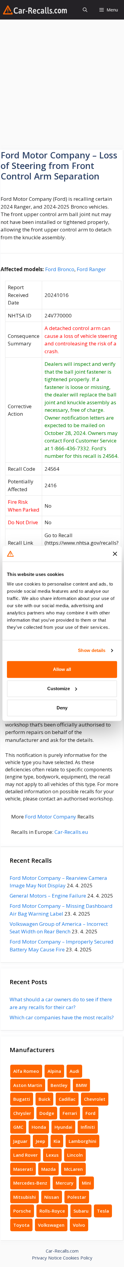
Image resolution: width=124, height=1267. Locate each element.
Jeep (40, 1141)
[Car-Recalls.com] (35, 9)
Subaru (80, 1211)
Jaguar (20, 1141)
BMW (81, 1085)
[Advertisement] (62, 84)
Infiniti (88, 1127)
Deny (62, 707)
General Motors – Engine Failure (48, 895)
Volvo (79, 1225)
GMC (18, 1127)
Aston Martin (27, 1085)
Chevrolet (94, 1099)
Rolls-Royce (52, 1211)
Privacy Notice (47, 1258)
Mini (86, 1183)
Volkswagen (51, 1225)
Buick (44, 1099)
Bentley (59, 1085)
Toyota (21, 1225)
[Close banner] (115, 554)
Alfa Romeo (26, 1071)
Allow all (62, 669)
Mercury (64, 1183)
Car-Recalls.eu (71, 831)
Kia (57, 1141)
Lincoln (75, 1155)
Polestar (76, 1197)
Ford (90, 1113)
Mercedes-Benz (30, 1183)
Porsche (22, 1211)
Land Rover (25, 1155)
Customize (58, 688)
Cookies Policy (77, 1258)
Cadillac (67, 1099)
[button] (85, 10)
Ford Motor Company (50, 816)
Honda (39, 1127)
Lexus (52, 1155)
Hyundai (63, 1127)
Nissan (51, 1197)
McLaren (73, 1169)
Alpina (54, 1071)
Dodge (46, 1113)
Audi (74, 1071)
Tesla (103, 1211)
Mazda (48, 1169)
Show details (91, 650)
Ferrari (70, 1113)
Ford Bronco (59, 269)
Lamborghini (82, 1141)
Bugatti (21, 1099)
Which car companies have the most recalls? (62, 1017)
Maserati (23, 1169)
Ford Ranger (91, 269)
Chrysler (22, 1113)
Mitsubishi (24, 1197)
